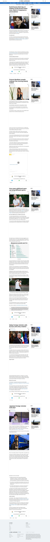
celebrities (11, 182)
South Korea (15, 73)
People (38, 3)
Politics (25, 3)
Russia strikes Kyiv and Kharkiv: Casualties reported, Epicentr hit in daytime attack (35, 16)
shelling (18, 73)
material (27, 391)
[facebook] (27, 532)
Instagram (10, 212)
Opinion (34, 3)
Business (30, 3)
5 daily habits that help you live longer (22, 305)
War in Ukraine (13, 3)
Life (18, 3)
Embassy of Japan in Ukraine (19, 429)
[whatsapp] (33, 532)
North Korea (11, 73)
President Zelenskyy (31, 4)
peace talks (23, 4)
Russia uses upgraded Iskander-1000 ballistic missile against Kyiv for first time (35, 28)
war (20, 73)
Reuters (17, 32)
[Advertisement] (19, 46)
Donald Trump (26, 4)
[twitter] (30, 532)
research (22, 210)
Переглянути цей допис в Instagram (14, 164)
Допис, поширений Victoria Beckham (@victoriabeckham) (18, 173)
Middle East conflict (18, 4)
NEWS (32, 6)
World (21, 3)
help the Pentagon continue (13, 504)
